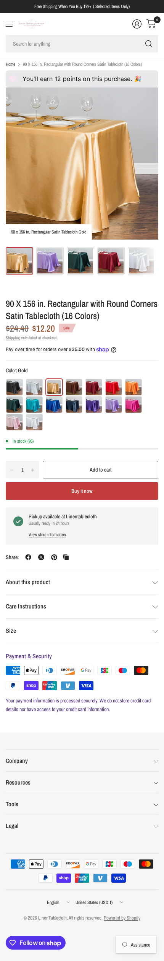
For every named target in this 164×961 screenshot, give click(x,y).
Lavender (114, 405)
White (34, 422)
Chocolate (74, 387)
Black (14, 387)
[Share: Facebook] (28, 557)
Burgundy (94, 387)
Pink (14, 422)
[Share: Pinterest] (54, 557)
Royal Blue (54, 405)
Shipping (13, 337)
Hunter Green (14, 405)
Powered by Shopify (122, 918)
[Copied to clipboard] (66, 557)
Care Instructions (26, 606)
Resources (18, 782)
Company (17, 760)
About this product (28, 582)
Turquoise (34, 405)
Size (11, 630)
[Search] (148, 43)
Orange (133, 387)
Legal (12, 825)
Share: (12, 557)
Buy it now (82, 491)
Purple (94, 405)
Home (10, 64)
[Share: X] (41, 557)
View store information (47, 535)
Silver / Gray (34, 387)
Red (114, 387)
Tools (12, 804)
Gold (54, 387)
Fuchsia (133, 405)
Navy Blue (74, 405)
